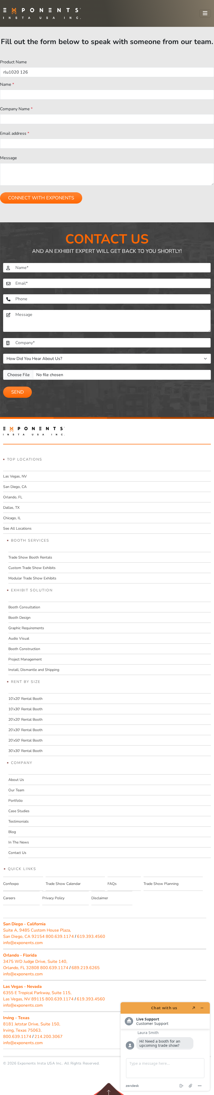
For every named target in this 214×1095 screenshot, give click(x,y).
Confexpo (11, 883)
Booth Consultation (24, 607)
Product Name (13, 62)
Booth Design (19, 617)
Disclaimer (99, 898)
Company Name (16, 109)
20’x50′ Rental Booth (25, 740)
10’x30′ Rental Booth (25, 709)
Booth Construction (24, 648)
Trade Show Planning (161, 883)
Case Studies (18, 811)
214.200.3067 (48, 1036)
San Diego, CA (15, 486)
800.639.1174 (60, 936)
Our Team (16, 790)
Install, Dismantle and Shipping (33, 669)
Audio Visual (18, 638)
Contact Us (17, 852)
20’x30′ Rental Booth (25, 729)
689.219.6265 (86, 968)
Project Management (25, 659)
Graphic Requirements (26, 628)
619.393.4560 (91, 936)
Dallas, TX (11, 507)
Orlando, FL (12, 497)
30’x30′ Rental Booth (25, 750)
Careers (9, 898)
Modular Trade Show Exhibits (32, 578)
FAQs (112, 883)
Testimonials (18, 821)
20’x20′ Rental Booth (25, 719)
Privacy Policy (53, 898)
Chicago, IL (12, 518)
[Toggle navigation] (205, 13)
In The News (18, 842)
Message (8, 158)
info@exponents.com (23, 943)
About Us (16, 779)
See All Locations (17, 528)
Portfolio (15, 800)
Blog (12, 831)
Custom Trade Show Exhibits (32, 567)
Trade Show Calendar (63, 883)
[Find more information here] (165, 1046)
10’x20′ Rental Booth (25, 698)
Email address (14, 133)
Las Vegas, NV (15, 476)
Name (7, 84)
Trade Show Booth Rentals (30, 557)
